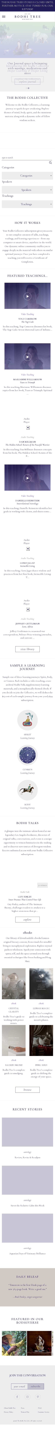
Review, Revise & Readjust (27, 1157)
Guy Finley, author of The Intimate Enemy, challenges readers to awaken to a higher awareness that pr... (25, 907)
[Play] (28, 427)
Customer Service (44, 1412)
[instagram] (28, 1396)
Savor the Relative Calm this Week (27, 1205)
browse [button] (27, 1090)
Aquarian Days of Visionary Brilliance (27, 1253)
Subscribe (36, 1386)
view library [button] (27, 649)
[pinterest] (38, 1396)
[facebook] (17, 1396)
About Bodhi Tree (10, 1408)
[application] (27, 426)
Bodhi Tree (27, 16)
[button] (50, 162)
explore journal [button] (27, 81)
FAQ (40, 1408)
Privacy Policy (8, 1412)
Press (22, 1408)
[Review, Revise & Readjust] (27, 1132)
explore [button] (27, 919)
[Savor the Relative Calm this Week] (27, 1180)
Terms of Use (25, 1412)
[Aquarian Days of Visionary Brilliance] (27, 1228)
